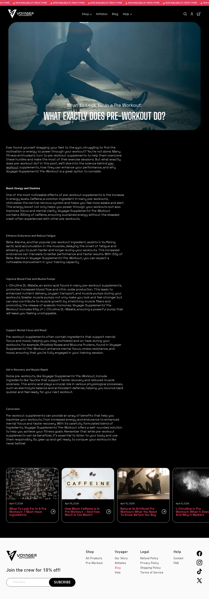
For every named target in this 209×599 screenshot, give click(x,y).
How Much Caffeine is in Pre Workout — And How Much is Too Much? (82, 511)
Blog (118, 567)
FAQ (176, 563)
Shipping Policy (150, 567)
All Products (94, 558)
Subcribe (62, 582)
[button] (87, 14)
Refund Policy (149, 558)
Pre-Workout (94, 563)
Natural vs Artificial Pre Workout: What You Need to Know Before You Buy (138, 511)
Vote (118, 572)
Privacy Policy (149, 563)
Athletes (120, 563)
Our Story (121, 558)
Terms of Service (151, 572)
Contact (178, 558)
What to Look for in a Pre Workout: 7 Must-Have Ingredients (27, 511)
